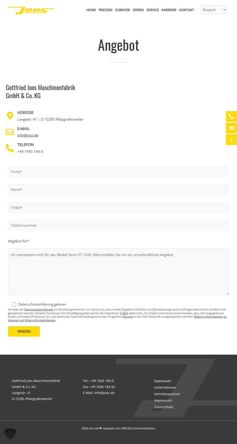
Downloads (162, 381)
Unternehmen (165, 387)
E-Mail (124, 313)
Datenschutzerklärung (38, 309)
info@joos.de (27, 135)
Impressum (163, 400)
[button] (10, 434)
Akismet (127, 317)
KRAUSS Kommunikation (138, 428)
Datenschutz (164, 407)
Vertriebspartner (167, 394)
